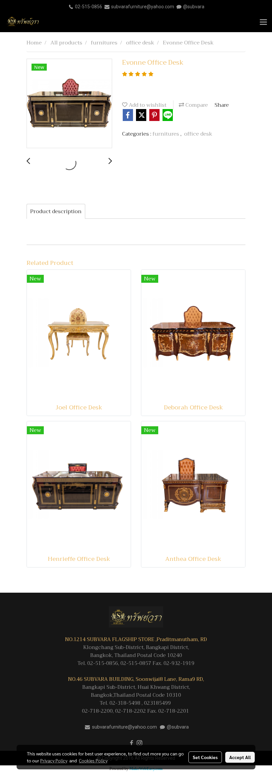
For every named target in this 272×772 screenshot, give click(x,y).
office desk (198, 134)
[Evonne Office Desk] (69, 103)
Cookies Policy (93, 760)
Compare (196, 105)
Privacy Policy (53, 760)
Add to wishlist (147, 105)
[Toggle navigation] (263, 22)
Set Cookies (205, 757)
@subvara (193, 6)
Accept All (240, 757)
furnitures (166, 134)
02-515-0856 (88, 6)
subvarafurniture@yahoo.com (142, 6)
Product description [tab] (56, 211)
